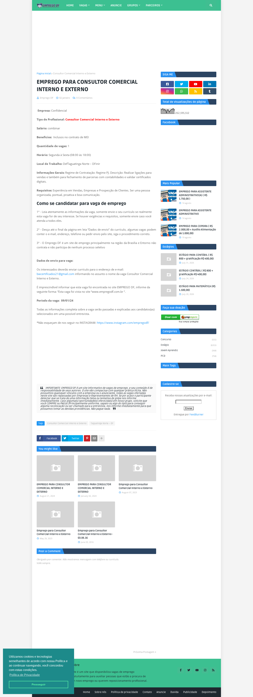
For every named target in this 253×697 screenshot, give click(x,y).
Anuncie (161, 692)
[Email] (94, 438)
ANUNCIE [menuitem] (116, 5)
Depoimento (209, 692)
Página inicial (44, 73)
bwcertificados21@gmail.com (55, 274)
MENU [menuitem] (99, 5)
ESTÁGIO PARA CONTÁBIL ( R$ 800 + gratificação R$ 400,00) (196, 256)
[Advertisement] (126, 41)
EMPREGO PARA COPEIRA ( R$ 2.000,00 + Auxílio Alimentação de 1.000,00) (197, 230)
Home (86, 692)
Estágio (188, 345)
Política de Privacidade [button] (24, 674)
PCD (188, 355)
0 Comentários (84, 97)
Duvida (174, 692)
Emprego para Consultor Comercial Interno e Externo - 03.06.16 (95, 534)
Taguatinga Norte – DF (102, 423)
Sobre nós (100, 692)
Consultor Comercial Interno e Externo (74, 73)
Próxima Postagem (143, 652)
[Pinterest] (87, 438)
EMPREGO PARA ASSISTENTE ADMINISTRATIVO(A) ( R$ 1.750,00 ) (195, 195)
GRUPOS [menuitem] (132, 5)
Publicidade (190, 692)
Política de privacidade (124, 692)
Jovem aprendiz (188, 350)
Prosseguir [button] (38, 684)
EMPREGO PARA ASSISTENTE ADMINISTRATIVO (195, 212)
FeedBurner (196, 414)
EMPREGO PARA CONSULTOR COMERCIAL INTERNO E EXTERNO (53, 488)
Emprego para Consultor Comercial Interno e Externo (135, 486)
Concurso (188, 339)
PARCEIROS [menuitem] (153, 5)
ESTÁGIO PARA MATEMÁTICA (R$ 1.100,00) (197, 288)
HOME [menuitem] (70, 5)
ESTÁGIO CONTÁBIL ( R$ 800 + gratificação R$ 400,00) (196, 272)
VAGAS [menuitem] (83, 5)
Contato (147, 692)
